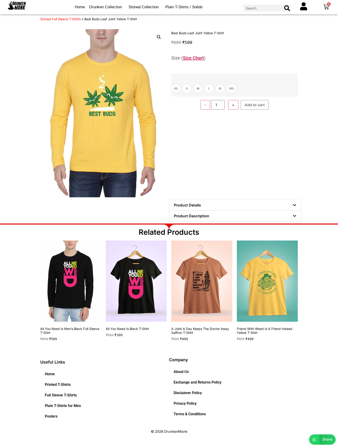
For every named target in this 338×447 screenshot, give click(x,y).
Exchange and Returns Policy (197, 382)
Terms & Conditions (190, 414)
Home (80, 7)
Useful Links (52, 362)
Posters (51, 416)
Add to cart (255, 105)
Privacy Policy (185, 403)
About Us (181, 372)
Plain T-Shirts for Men (63, 406)
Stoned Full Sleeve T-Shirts (60, 19)
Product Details (187, 205)
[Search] (287, 8)
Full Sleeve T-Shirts (61, 395)
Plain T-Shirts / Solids (184, 7)
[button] (159, 37)
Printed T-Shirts (58, 384)
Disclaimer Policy (188, 393)
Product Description (191, 216)
